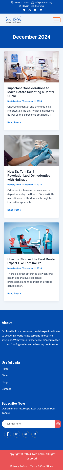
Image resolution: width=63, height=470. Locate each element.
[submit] (58, 424)
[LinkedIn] (35, 10)
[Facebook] (23, 10)
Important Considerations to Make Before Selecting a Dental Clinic (30, 92)
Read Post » (14, 122)
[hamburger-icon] (56, 19)
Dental (10, 101)
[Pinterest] (41, 10)
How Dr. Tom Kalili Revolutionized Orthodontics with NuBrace (28, 175)
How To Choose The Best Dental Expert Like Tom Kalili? (31, 261)
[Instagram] (29, 10)
